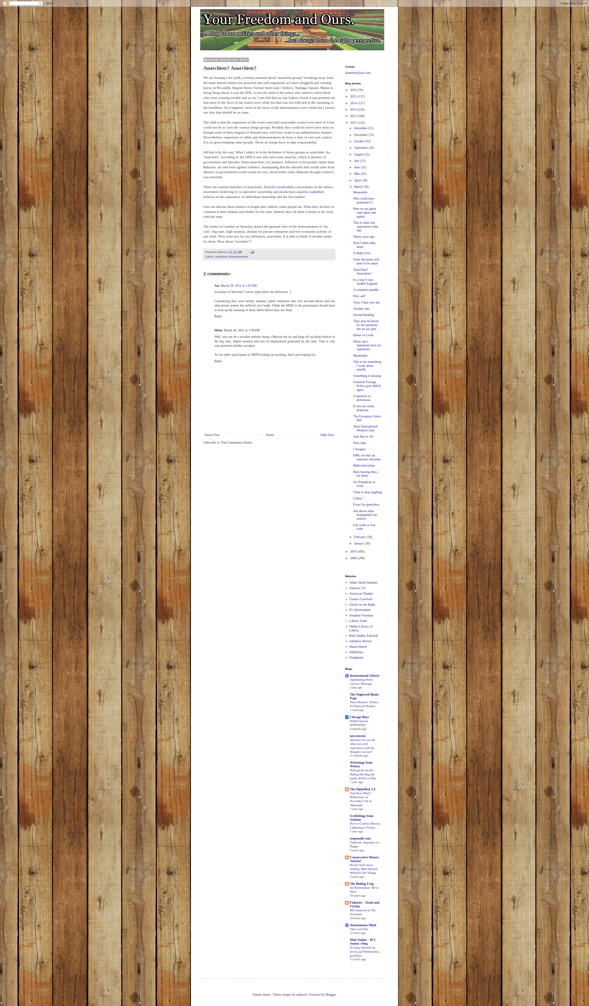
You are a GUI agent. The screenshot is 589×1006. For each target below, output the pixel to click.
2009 (354, 558)
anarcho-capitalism (310, 192)
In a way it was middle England (365, 281)
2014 (354, 103)
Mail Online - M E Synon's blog (363, 941)
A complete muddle (365, 290)
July (357, 161)
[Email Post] (251, 252)
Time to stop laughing (367, 492)
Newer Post (212, 435)
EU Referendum (359, 610)
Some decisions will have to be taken (366, 261)
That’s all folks (359, 929)
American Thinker (361, 593)
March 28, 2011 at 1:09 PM (242, 330)
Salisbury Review (360, 641)
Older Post (327, 435)
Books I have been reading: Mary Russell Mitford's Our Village (364, 869)
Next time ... (361, 443)
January (359, 543)
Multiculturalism (364, 465)
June (357, 167)
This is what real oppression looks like (365, 226)
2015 (354, 96)
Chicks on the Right (362, 604)
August (359, 154)
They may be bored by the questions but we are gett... (366, 325)
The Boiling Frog (362, 884)
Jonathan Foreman (361, 615)
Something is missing (367, 376)
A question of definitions (362, 398)
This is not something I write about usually (367, 365)
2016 (354, 90)
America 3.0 (357, 588)
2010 (354, 551)
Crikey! (358, 498)
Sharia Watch (358, 646)
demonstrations (238, 256)
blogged (306, 83)
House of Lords (363, 335)
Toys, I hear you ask (366, 302)
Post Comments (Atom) (236, 442)
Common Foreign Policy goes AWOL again (367, 386)
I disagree (359, 449)
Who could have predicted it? (363, 200)
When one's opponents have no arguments (367, 345)
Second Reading (363, 315)
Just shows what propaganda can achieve (365, 515)
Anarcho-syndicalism (278, 187)
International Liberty (365, 675)
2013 (354, 109)
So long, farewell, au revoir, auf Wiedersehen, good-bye (365, 951)
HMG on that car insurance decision (366, 457)
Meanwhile (360, 192)
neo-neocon (358, 736)
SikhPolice (356, 652)
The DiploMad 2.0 (362, 789)
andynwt (301, 994)
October (359, 141)
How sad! (359, 296)
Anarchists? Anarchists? (362, 271)
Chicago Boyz (359, 717)
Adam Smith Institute (363, 582)
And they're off (363, 436)
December (361, 128)
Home (270, 435)
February (360, 537)
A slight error (362, 253)
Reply (218, 316)
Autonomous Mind (363, 925)
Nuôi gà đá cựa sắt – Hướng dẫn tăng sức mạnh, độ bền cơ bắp (363, 774)
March (358, 187)
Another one (361, 308)
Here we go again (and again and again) (364, 212)
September (361, 147)
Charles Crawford (360, 599)
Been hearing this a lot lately (365, 474)
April (358, 180)
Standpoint (356, 657)
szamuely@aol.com (357, 73)
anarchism (221, 256)
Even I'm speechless (366, 504)
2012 (354, 116)
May (357, 173)
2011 (354, 122)
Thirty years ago (364, 236)
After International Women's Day (365, 428)
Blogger (331, 994)
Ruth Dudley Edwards (363, 635)
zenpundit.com (360, 838)
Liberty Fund (358, 621)
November (361, 135)
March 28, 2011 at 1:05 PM (239, 285)
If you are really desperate (363, 408)
